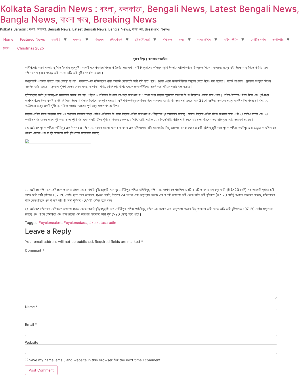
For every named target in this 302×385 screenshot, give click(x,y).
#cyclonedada (75, 222)
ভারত (182, 39)
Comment (34, 250)
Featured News (32, 39)
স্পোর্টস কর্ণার (258, 39)
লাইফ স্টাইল (231, 39)
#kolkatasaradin (102, 222)
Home (8, 39)
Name (31, 307)
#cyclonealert (50, 222)
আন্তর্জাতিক (204, 39)
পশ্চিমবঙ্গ (167, 39)
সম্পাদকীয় (277, 39)
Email (31, 324)
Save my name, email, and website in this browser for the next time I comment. (95, 360)
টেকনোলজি (116, 39)
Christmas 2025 (30, 48)
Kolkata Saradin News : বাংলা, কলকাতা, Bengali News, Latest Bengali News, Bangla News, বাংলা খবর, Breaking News (149, 14)
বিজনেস (99, 39)
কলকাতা (77, 39)
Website (31, 342)
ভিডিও (7, 48)
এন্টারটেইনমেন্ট (142, 39)
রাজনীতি (56, 39)
